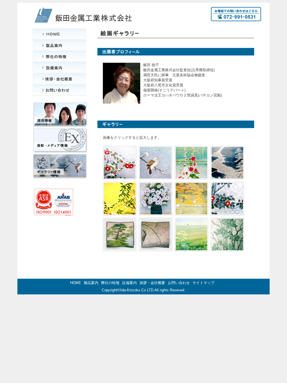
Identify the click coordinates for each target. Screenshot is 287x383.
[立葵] (191, 176)
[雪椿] (119, 176)
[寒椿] (227, 212)
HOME (75, 283)
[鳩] (155, 176)
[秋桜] (155, 212)
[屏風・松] (119, 248)
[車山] (191, 248)
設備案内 (129, 283)
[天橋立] (227, 176)
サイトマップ (203, 283)
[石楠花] (119, 212)
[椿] (227, 248)
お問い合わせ (179, 283)
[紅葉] (191, 212)
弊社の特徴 (110, 283)
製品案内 (91, 283)
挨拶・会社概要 (152, 283)
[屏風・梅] (155, 248)
